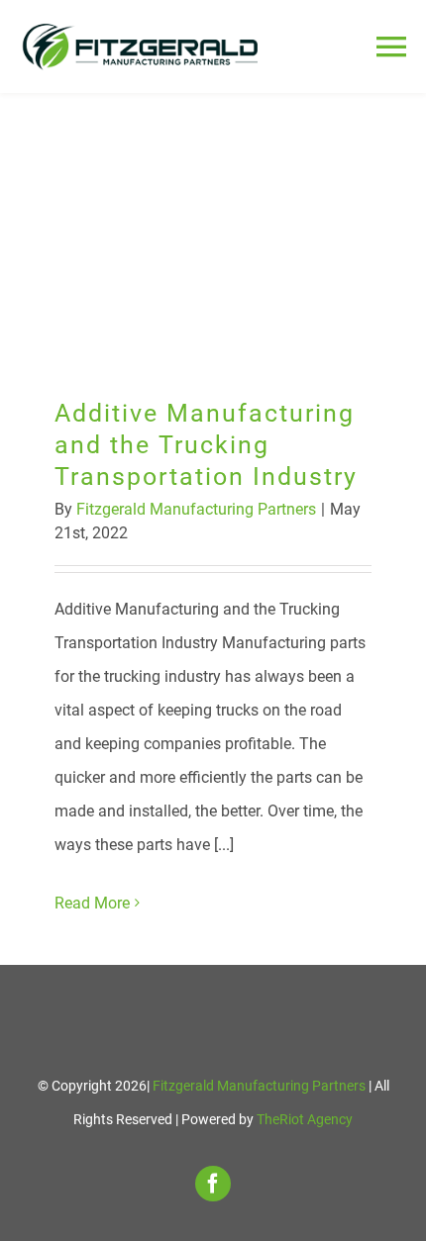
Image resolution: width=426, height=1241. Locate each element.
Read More (92, 903)
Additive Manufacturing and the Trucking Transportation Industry (213, 231)
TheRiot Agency (305, 1119)
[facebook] (213, 1183)
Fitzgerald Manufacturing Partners (196, 509)
